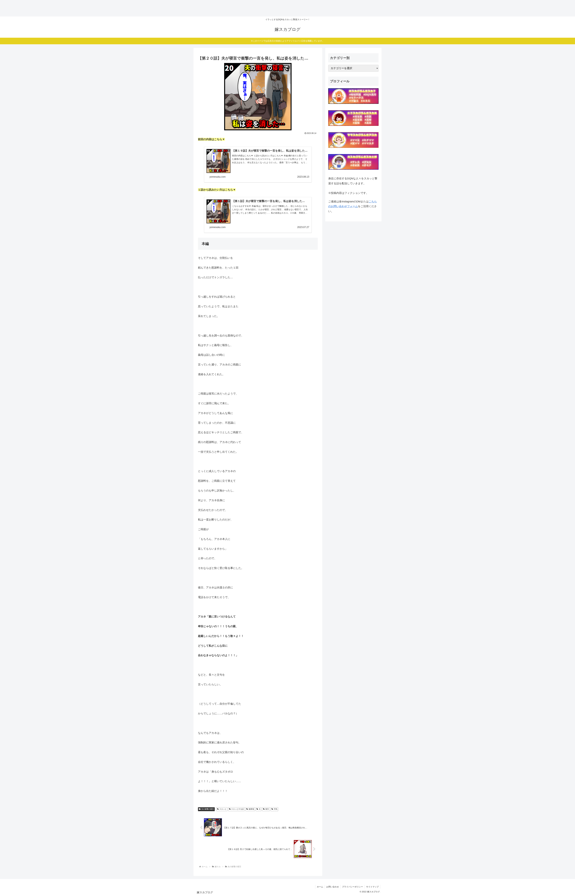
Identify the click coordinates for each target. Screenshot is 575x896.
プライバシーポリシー (352, 887)
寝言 (267, 809)
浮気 (275, 809)
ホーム (320, 887)
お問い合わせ (332, 887)
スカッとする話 (237, 809)
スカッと (223, 809)
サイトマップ (372, 887)
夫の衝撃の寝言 (207, 809)
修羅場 (251, 809)
